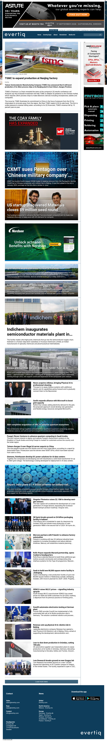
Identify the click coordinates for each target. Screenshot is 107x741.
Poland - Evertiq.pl (45, 717)
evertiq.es (70, 30)
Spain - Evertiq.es (45, 715)
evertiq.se (100, 30)
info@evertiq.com (12, 713)
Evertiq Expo (47, 35)
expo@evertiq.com (12, 708)
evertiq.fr (77, 30)
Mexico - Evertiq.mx (46, 708)
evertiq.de (62, 30)
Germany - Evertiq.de (46, 713)
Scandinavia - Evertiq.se (47, 719)
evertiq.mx (85, 30)
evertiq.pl (93, 30)
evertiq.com (53, 30)
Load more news (41, 682)
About (55, 35)
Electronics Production (11, 74)
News (39, 35)
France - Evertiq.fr (45, 721)
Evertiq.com (43, 702)
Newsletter (63, 35)
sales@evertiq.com (13, 702)
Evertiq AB (15, 34)
